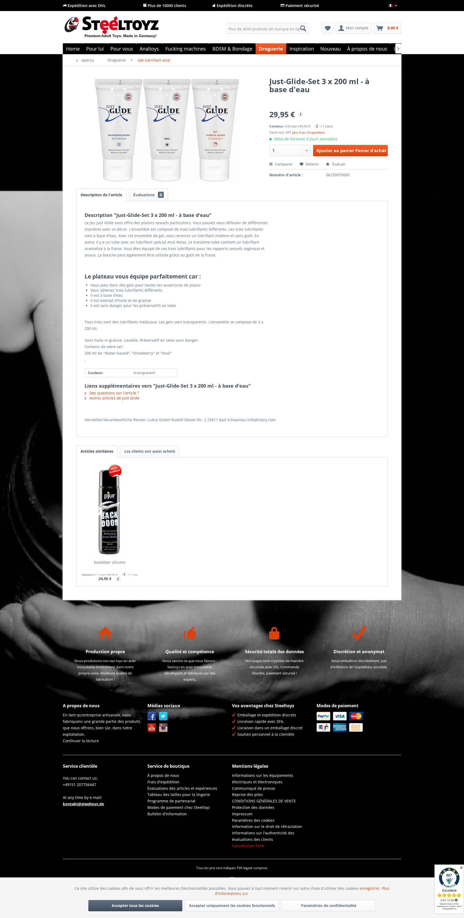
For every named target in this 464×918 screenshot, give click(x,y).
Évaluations (147, 194)
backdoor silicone (109, 562)
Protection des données (253, 807)
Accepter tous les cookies (135, 905)
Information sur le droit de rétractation (267, 826)
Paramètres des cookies (253, 820)
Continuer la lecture (81, 740)
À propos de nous (163, 775)
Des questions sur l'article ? (113, 392)
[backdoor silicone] (110, 510)
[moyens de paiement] (357, 722)
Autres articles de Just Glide (113, 398)
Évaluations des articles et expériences (182, 788)
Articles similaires (97, 451)
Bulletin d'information (167, 813)
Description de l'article (101, 194)
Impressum (242, 813)
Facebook (151, 716)
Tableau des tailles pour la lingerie (178, 794)
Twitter (163, 716)
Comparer (283, 164)
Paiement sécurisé (301, 5)
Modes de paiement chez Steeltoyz (178, 807)
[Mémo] (328, 28)
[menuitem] (267, 28)
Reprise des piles (247, 794)
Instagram (163, 727)
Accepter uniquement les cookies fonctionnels (232, 905)
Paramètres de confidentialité (328, 905)
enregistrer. (371, 888)
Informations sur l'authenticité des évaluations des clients (263, 836)
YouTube (151, 727)
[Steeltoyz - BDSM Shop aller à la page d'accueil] (120, 29)
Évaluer (338, 164)
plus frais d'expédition (308, 132)
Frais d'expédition (163, 781)
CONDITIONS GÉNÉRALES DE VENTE (264, 800)
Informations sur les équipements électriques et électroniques (262, 778)
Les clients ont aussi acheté (149, 451)
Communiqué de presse (253, 788)
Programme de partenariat (171, 800)
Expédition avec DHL (86, 5)
